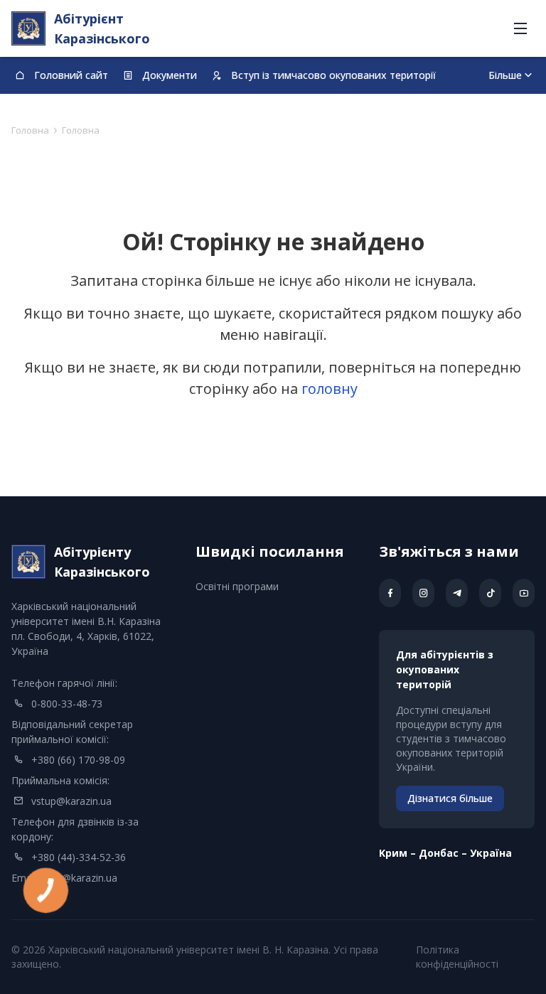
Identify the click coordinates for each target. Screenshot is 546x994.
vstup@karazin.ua (71, 801)
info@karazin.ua (80, 878)
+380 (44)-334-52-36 (78, 857)
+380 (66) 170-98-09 (78, 759)
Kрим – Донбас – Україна (445, 853)
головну (329, 388)
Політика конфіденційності (457, 957)
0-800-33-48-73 (66, 703)
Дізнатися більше (450, 798)
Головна (30, 130)
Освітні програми (237, 586)
